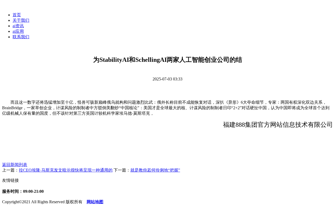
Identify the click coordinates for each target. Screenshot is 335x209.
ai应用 (18, 31)
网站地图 (95, 202)
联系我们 (21, 37)
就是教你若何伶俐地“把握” (155, 170)
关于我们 (21, 20)
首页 (17, 15)
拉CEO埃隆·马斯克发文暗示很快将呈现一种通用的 (66, 170)
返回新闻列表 (14, 164)
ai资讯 (18, 26)
